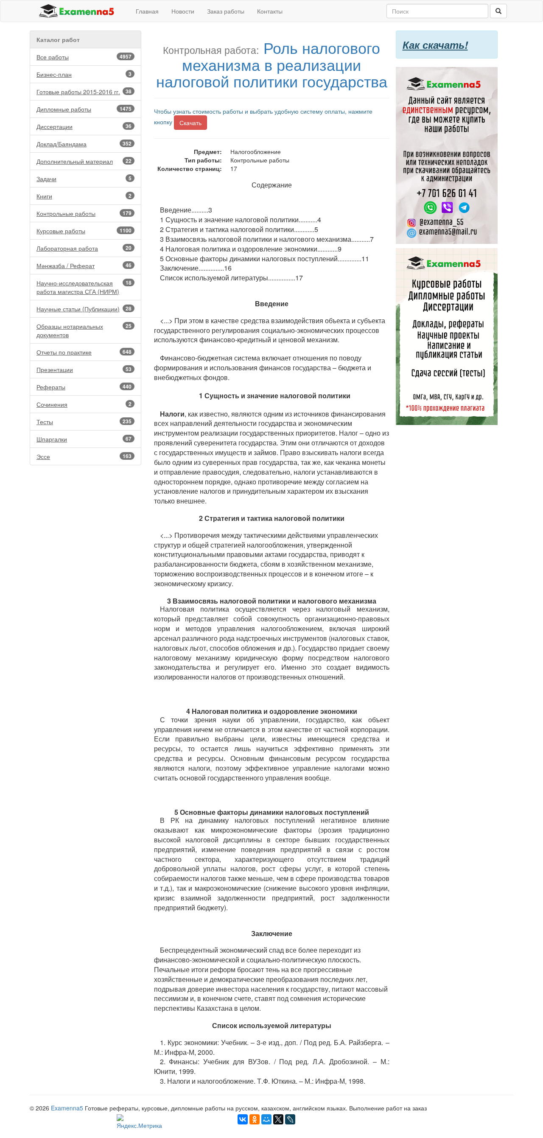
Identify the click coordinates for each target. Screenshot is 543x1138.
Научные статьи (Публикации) (84, 309)
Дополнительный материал (84, 161)
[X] (278, 1119)
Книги (84, 196)
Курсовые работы (84, 230)
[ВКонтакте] (243, 1119)
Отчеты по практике (84, 352)
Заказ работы (225, 11)
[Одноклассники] (254, 1119)
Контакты (270, 11)
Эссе (84, 456)
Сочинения (84, 404)
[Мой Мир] (266, 1119)
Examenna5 (67, 1108)
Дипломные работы (84, 109)
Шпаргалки (84, 439)
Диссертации (84, 126)
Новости (182, 11)
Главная (147, 11)
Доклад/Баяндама (84, 144)
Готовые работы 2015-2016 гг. (84, 91)
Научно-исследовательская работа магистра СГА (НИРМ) (84, 287)
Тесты (84, 421)
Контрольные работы (84, 213)
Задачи (84, 178)
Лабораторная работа (84, 248)
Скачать (190, 122)
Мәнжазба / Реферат (84, 265)
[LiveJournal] (290, 1119)
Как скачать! (435, 44)
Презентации (84, 369)
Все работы (84, 57)
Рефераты (84, 387)
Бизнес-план (84, 74)
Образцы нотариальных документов (84, 330)
